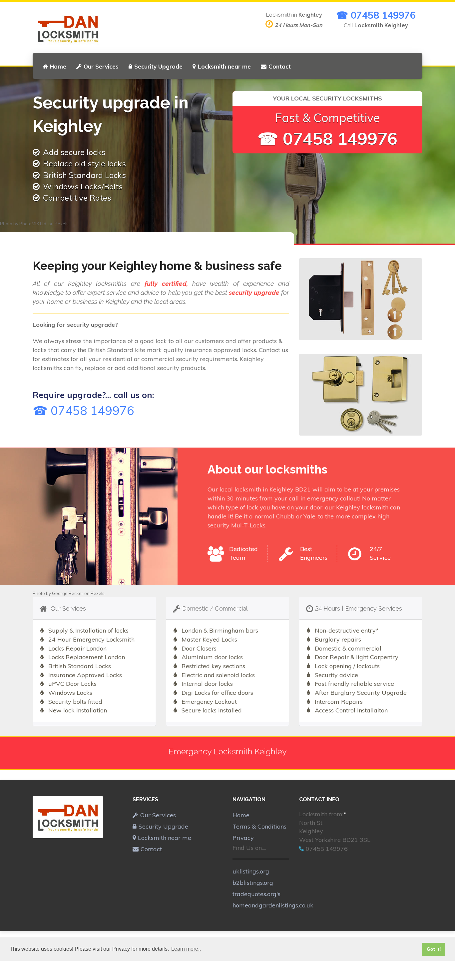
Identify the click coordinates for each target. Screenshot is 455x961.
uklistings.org (250, 871)
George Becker (67, 593)
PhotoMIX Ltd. (33, 223)
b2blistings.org (252, 882)
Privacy (243, 838)
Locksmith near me (224, 66)
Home (58, 66)
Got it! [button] (434, 949)
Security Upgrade (158, 66)
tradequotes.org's (256, 894)
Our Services (101, 66)
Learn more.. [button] (186, 949)
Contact (279, 66)
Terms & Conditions (259, 826)
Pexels (62, 223)
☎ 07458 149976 (376, 15)
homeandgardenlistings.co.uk (272, 905)
